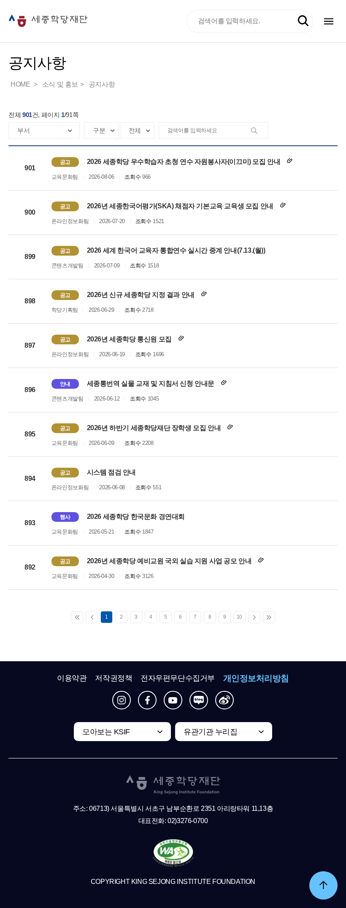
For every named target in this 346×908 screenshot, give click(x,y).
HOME (21, 84)
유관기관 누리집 (210, 732)
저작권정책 (113, 678)
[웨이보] (224, 700)
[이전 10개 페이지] (92, 617)
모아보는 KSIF (106, 732)
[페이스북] (147, 700)
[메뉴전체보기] (329, 21)
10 (239, 617)
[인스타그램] (121, 700)
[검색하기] (303, 21)
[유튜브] (173, 700)
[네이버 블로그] (198, 700)
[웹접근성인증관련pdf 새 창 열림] (173, 853)
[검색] (259, 131)
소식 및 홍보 (60, 84)
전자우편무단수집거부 (178, 678)
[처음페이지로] (77, 617)
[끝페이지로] (269, 617)
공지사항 (102, 84)
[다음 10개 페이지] (254, 617)
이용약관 (71, 678)
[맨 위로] (323, 885)
